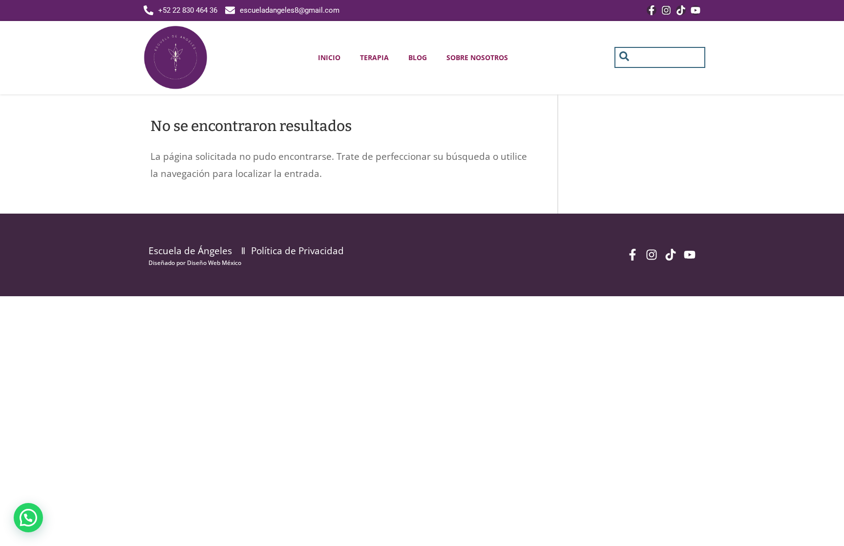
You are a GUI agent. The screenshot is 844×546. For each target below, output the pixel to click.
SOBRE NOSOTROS (477, 57)
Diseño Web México (214, 263)
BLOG (417, 57)
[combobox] (660, 57)
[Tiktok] (681, 10)
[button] (28, 517)
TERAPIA (374, 57)
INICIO (329, 57)
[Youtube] (695, 10)
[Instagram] (666, 10)
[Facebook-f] (651, 10)
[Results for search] (660, 73)
